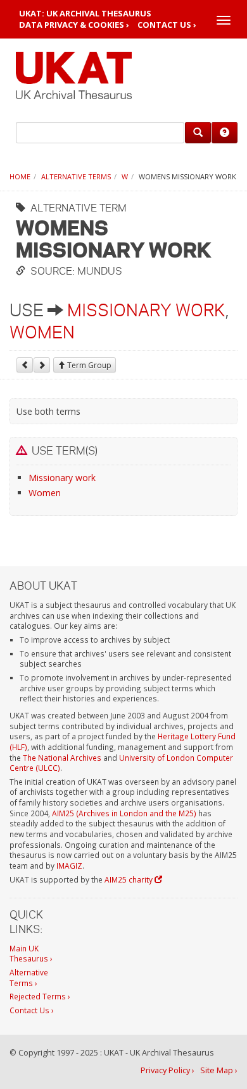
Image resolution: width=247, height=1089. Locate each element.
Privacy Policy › (167, 1070)
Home (20, 176)
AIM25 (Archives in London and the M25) (124, 813)
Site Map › (219, 1070)
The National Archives (62, 758)
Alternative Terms (76, 176)
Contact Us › (166, 25)
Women (42, 332)
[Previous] (24, 364)
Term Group (88, 365)
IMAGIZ (69, 865)
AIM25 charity (129, 879)
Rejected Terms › (40, 996)
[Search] (198, 132)
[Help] (225, 132)
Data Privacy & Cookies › (74, 25)
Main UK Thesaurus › (31, 953)
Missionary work (146, 310)
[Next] (42, 364)
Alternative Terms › (29, 977)
